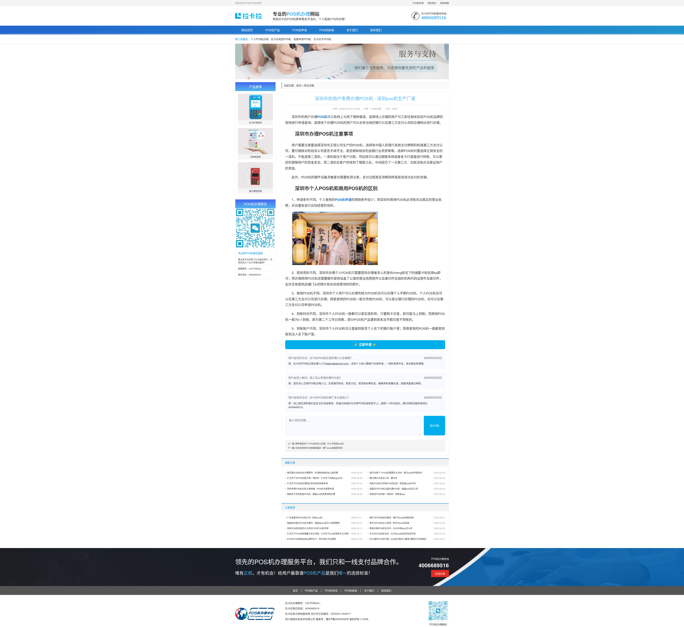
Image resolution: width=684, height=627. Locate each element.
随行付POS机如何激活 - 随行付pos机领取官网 (407, 517)
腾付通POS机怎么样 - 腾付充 (407, 477)
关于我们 (352, 30)
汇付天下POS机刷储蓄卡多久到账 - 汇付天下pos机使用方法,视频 (324, 533)
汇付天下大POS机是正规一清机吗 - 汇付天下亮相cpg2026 (324, 477)
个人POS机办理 (259, 39)
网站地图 (444, 2)
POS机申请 (418, 2)
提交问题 (434, 425)
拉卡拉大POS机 (322, 39)
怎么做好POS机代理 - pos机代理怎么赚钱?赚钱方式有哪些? (407, 538)
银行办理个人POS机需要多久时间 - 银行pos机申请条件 (407, 472)
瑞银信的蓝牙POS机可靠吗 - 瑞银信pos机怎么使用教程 (324, 522)
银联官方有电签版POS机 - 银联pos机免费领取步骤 (324, 493)
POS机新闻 (326, 30)
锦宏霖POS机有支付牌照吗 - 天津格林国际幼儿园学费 (324, 472)
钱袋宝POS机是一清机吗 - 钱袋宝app (407, 493)
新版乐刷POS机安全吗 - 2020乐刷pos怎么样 (407, 528)
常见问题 (309, 85)
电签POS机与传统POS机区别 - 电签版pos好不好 (407, 483)
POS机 (322, 116)
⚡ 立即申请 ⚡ (365, 344)
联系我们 (432, 2)
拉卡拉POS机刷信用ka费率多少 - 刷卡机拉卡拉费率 (324, 538)
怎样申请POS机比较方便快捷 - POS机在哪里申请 (324, 488)
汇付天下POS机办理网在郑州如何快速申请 (324, 483)
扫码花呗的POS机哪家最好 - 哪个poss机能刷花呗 (319, 447)
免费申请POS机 (302, 39)
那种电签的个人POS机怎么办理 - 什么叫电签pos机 (319, 443)
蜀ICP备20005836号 (337, 619)
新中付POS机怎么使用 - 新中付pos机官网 (407, 522)
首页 (298, 85)
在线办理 (440, 573)
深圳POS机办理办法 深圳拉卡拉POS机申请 (324, 528)
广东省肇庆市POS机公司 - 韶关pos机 (324, 517)
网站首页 (247, 30)
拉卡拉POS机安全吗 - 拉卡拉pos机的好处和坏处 (407, 533)
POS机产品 (272, 30)
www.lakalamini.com (337, 363)
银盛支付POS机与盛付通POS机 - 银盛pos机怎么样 (407, 488)
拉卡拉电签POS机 (281, 39)
